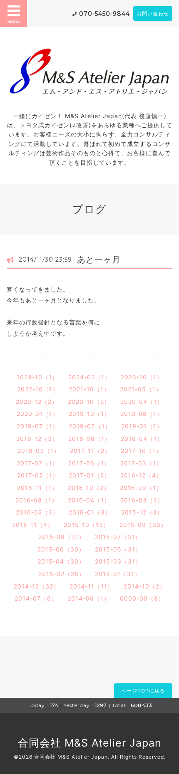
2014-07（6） (36, 598)
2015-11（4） (33, 524)
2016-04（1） (89, 500)
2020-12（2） (37, 401)
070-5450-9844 (104, 13)
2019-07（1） (38, 426)
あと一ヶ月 (99, 260)
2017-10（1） (141, 450)
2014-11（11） (92, 586)
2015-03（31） (118, 561)
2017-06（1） (89, 463)
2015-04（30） (61, 561)
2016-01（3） (90, 512)
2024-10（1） (37, 377)
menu (13, 21)
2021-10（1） (89, 389)
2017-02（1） (38, 475)
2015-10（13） (86, 524)
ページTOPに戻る (143, 690)
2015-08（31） (61, 536)
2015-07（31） (118, 536)
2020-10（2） (89, 401)
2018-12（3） (37, 438)
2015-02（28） (61, 573)
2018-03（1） (38, 450)
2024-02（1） (89, 377)
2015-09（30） (143, 524)
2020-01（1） (38, 413)
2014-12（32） (37, 586)
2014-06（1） (88, 598)
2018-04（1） (142, 438)
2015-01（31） (118, 573)
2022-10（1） (38, 389)
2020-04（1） (141, 401)
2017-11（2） (90, 450)
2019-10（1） (89, 413)
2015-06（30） (61, 549)
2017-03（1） (141, 463)
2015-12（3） (142, 512)
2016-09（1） (141, 487)
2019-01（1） (142, 426)
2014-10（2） (145, 586)
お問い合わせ (153, 13)
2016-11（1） (37, 487)
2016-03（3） (142, 500)
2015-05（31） (118, 549)
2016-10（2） (89, 487)
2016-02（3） (37, 512)
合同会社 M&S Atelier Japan (90, 743)
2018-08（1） (89, 438)
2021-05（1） (141, 389)
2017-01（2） (89, 475)
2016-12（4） (141, 475)
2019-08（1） (141, 413)
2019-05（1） (90, 426)
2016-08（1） (36, 500)
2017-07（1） (37, 463)
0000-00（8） (142, 598)
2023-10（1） (142, 377)
